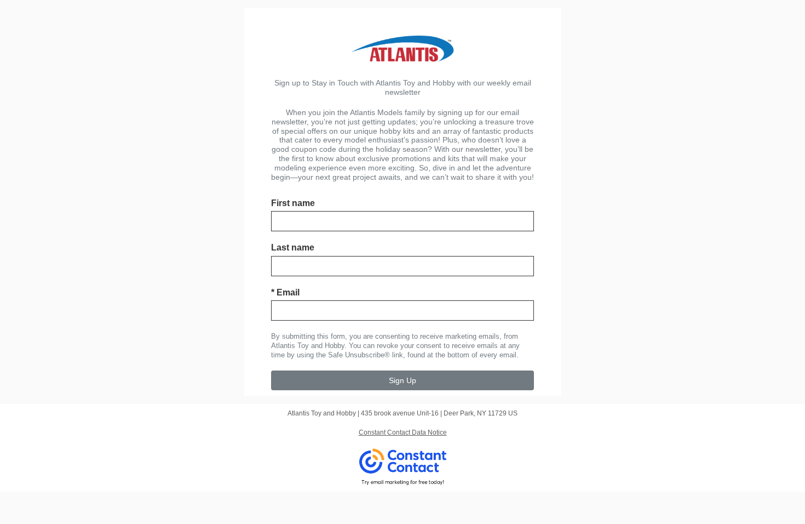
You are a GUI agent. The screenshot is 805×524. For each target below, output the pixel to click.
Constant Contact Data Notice (403, 432)
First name (293, 203)
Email (285, 292)
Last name (292, 247)
